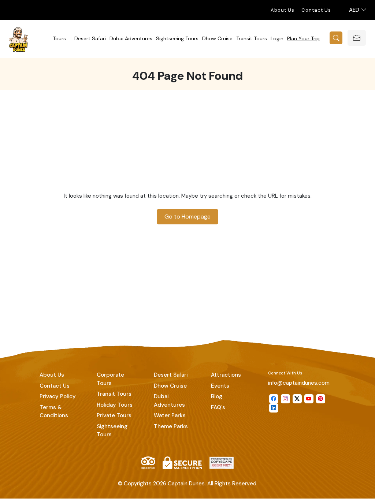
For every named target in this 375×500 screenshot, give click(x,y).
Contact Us (316, 10)
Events (220, 386)
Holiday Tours (115, 405)
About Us (282, 10)
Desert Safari (90, 38)
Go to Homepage (187, 216)
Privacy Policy (58, 396)
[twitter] (297, 398)
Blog (216, 396)
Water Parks (170, 415)
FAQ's (218, 407)
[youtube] (308, 398)
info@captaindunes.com (299, 383)
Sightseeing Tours (177, 38)
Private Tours (114, 415)
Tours (59, 38)
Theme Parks (171, 426)
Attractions (226, 375)
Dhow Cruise (217, 38)
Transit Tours (251, 38)
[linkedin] (273, 408)
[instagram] (285, 398)
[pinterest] (320, 398)
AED (355, 10)
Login (277, 38)
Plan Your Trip (303, 38)
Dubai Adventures (130, 38)
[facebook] (273, 398)
